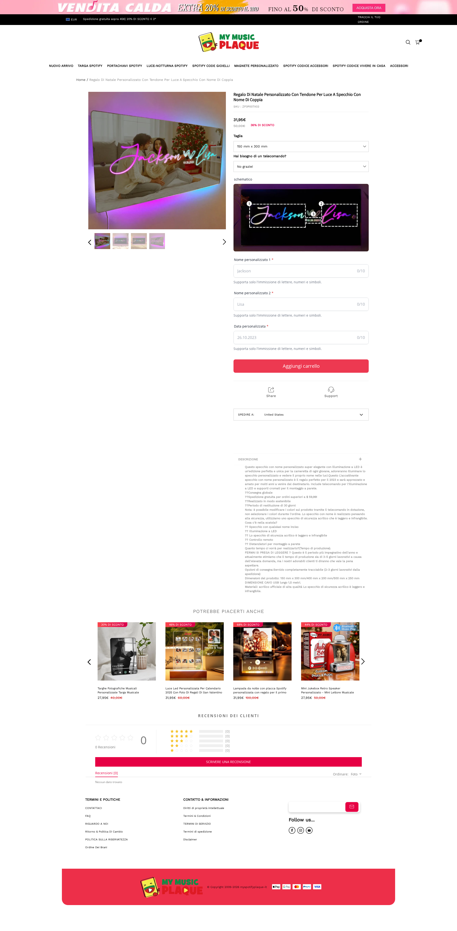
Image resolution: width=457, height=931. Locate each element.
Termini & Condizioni (197, 816)
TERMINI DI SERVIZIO (197, 823)
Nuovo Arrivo (61, 66)
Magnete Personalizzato (256, 66)
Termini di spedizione (197, 831)
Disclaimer (190, 839)
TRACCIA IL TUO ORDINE (369, 19)
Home (80, 80)
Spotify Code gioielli (211, 66)
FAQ (88, 816)
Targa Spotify (90, 66)
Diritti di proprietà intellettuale (203, 808)
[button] (99, 160)
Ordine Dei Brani (96, 847)
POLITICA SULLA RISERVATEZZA (106, 839)
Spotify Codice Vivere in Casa (359, 66)
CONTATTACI (93, 808)
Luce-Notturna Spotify (167, 66)
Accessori (399, 66)
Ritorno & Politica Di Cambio (104, 831)
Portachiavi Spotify (124, 66)
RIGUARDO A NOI (96, 823)
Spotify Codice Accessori (305, 66)
